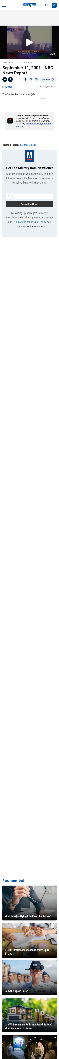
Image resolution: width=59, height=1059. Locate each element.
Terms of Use (19, 221)
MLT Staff (8, 87)
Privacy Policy (38, 221)
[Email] (36, 79)
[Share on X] (31, 79)
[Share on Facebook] (25, 79)
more (43, 98)
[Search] (46, 5)
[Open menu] (4, 5)
